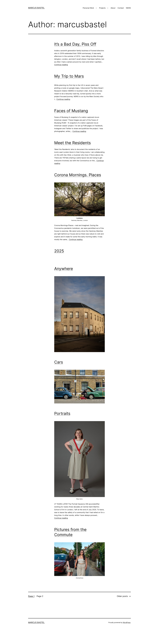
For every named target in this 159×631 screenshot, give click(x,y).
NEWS (128, 8)
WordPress (126, 622)
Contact (121, 8)
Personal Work (88, 8)
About (113, 8)
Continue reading (61, 65)
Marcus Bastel (36, 8)
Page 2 (40, 596)
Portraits (62, 413)
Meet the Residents (72, 142)
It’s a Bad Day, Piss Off (75, 44)
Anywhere (63, 268)
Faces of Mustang (71, 110)
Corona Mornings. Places (77, 174)
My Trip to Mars (69, 76)
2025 (59, 250)
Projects (102, 8)
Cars (58, 362)
